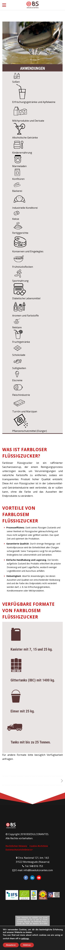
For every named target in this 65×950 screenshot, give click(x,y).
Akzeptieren (11, 945)
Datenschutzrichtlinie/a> (19, 849)
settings (25, 938)
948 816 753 (36, 866)
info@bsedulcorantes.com (38, 870)
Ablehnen (27, 945)
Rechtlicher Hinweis (16, 846)
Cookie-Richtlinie (38, 846)
